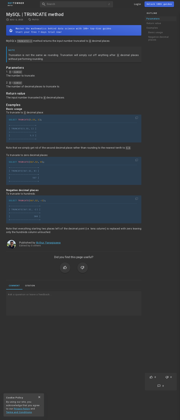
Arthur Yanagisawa (48, 242)
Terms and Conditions (19, 412)
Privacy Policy (22, 408)
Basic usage (155, 32)
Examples (152, 27)
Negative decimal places (158, 38)
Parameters (153, 18)
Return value (154, 23)
